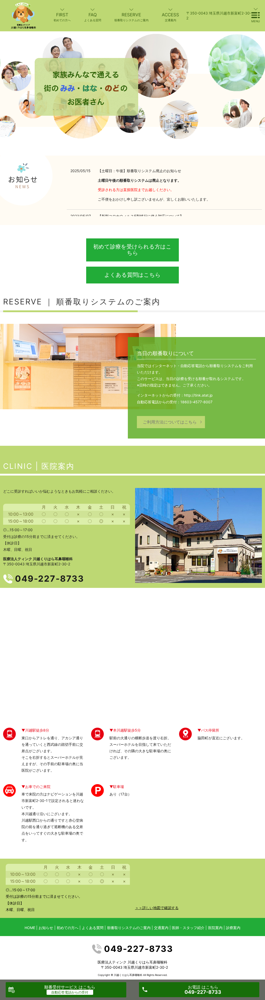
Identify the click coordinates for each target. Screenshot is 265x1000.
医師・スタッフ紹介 (188, 927)
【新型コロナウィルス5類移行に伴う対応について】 (140, 216)
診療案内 (233, 927)
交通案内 (161, 927)
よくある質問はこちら (132, 275)
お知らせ (46, 927)
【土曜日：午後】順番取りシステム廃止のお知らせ (139, 171)
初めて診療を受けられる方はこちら (132, 249)
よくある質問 (93, 927)
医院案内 (58, 466)
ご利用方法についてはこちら (170, 422)
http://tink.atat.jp (198, 395)
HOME (30, 927)
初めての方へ (67, 927)
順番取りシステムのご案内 (129, 927)
